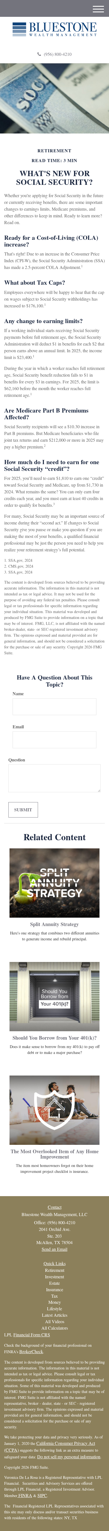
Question (16, 760)
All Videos (54, 1321)
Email (18, 727)
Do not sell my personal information (68, 1456)
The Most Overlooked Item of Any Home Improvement (55, 1154)
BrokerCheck (31, 1351)
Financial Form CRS (31, 1334)
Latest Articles (54, 1315)
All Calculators (54, 1328)
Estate (54, 1283)
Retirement (54, 1270)
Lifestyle (54, 1308)
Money (54, 1302)
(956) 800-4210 (58, 54)
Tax (54, 1296)
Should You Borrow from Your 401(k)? (55, 1037)
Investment (54, 1276)
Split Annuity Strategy (54, 924)
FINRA (24, 1495)
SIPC (42, 1495)
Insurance (54, 1289)
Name (18, 693)
